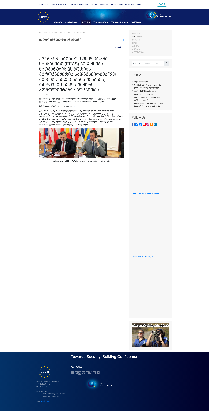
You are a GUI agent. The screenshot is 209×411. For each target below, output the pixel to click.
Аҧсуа (135, 46)
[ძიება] (166, 63)
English (136, 34)
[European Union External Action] (98, 384)
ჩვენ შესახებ (71, 22)
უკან (118, 47)
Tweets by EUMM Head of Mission (145, 193)
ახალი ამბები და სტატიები (73, 33)
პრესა (85, 22)
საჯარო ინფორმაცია (143, 94)
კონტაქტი (136, 22)
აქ (74, 106)
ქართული (137, 37)
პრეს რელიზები (141, 81)
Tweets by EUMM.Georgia (142, 257)
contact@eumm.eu (48, 401)
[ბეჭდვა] (122, 40)
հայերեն (136, 49)
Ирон (134, 43)
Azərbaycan (138, 52)
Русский (136, 40)
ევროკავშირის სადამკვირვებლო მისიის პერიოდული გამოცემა (148, 104)
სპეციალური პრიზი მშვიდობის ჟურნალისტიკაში (147, 98)
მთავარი (58, 22)
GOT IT (162, 4)
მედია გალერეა (119, 22)
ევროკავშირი (99, 22)
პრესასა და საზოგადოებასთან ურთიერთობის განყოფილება (147, 86)
